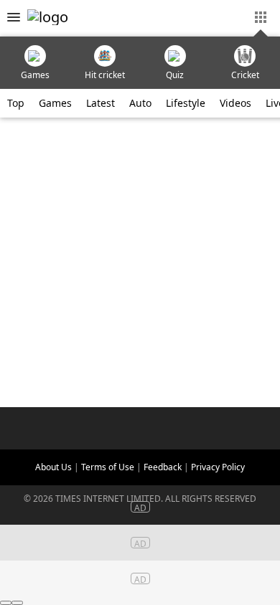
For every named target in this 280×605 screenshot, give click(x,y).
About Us (53, 467)
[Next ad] (17, 603)
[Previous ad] (5, 603)
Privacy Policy (218, 467)
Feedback (163, 467)
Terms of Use (107, 467)
